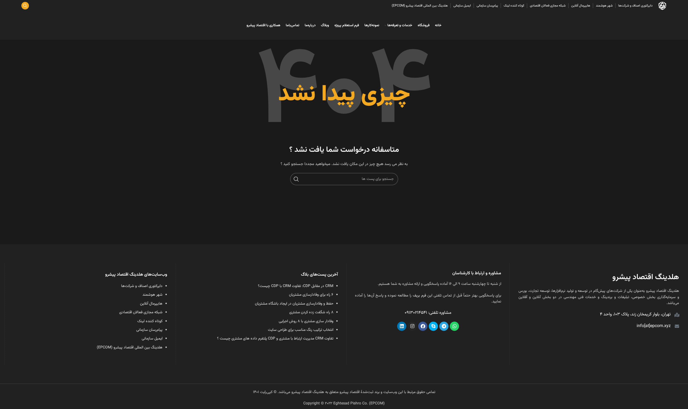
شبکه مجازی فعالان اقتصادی (140, 312)
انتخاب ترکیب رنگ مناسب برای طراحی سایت (300, 330)
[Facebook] (422, 326)
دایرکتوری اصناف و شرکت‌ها (141, 286)
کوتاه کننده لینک (149, 321)
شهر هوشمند (152, 295)
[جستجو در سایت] (25, 5)
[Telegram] (443, 326)
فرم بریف (419, 296)
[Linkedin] (401, 326)
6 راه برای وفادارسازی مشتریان (311, 295)
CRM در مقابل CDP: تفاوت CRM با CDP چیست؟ (295, 286)
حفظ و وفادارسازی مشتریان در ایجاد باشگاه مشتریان (294, 304)
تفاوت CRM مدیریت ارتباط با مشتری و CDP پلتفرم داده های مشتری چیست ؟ (275, 339)
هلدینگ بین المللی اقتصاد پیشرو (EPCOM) (129, 348)
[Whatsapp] (454, 326)
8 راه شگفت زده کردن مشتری (311, 312)
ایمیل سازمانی (152, 339)
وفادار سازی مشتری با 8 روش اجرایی (306, 321)
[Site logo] (662, 6)
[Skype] (433, 326)
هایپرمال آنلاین (151, 304)
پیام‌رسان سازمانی (149, 330)
